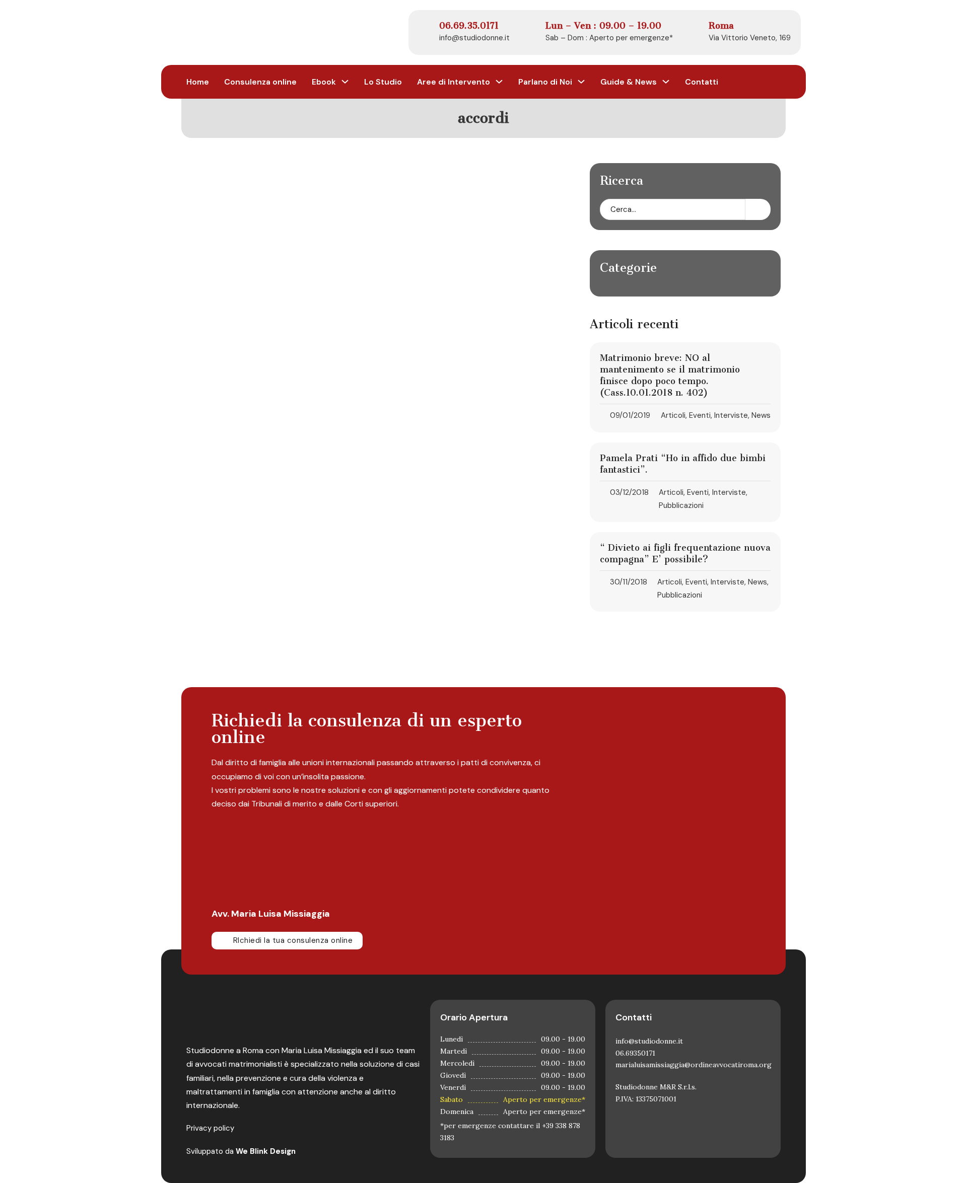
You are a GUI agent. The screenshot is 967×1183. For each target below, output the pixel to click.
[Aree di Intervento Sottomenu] (499, 82)
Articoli (673, 415)
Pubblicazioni (681, 505)
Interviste (731, 415)
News (761, 415)
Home (197, 82)
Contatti (701, 82)
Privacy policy (210, 1128)
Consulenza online (260, 82)
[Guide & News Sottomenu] (666, 82)
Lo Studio (383, 82)
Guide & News (628, 82)
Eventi (700, 415)
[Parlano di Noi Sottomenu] (581, 82)
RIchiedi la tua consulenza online (293, 940)
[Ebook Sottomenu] (345, 82)
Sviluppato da (241, 1151)
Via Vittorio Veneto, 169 (750, 38)
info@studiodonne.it (474, 38)
